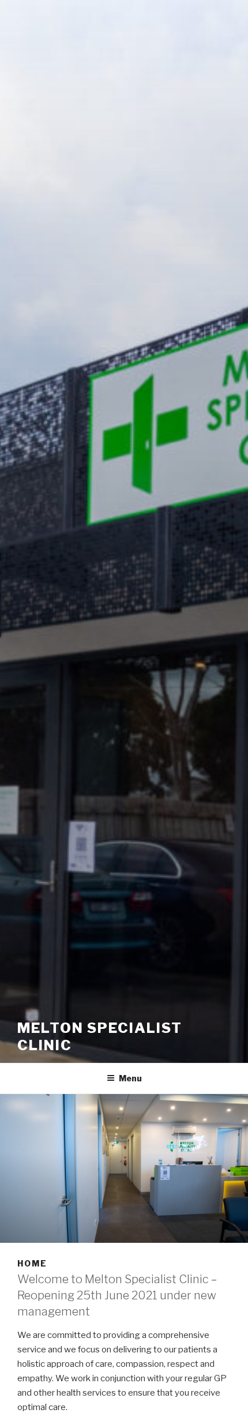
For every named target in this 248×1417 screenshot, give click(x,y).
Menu (130, 1078)
